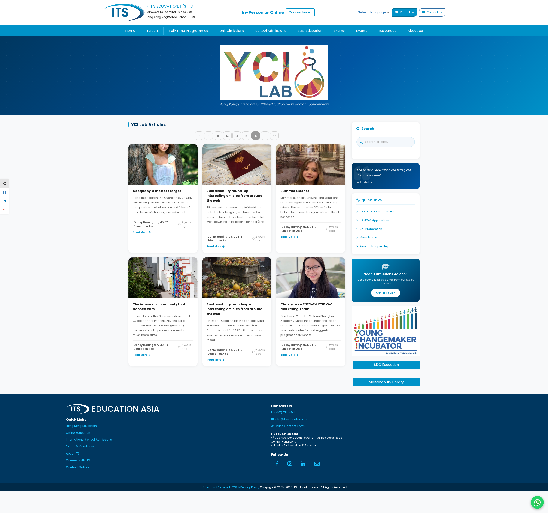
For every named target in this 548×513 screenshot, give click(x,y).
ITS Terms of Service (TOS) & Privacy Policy (230, 487)
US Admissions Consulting (377, 211)
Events (361, 30)
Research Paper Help (374, 246)
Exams (339, 30)
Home (130, 30)
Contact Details (77, 467)
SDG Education (310, 30)
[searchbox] (394, 141)
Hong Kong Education (81, 426)
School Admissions (270, 30)
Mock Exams (368, 237)
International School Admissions (89, 440)
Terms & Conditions (80, 446)
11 (218, 136)
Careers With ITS (78, 460)
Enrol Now (407, 12)
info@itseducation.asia (291, 419)
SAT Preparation (371, 229)
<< (199, 136)
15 (255, 136)
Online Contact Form (289, 426)
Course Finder (300, 12)
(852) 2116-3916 (284, 412)
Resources (387, 30)
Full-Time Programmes (188, 30)
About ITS (73, 454)
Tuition (152, 30)
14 (246, 136)
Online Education (78, 433)
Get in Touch (385, 293)
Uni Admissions (231, 30)
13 (236, 136)
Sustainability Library (386, 382)
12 (227, 136)
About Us (415, 30)
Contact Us (434, 12)
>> (274, 136)
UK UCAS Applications (375, 220)
